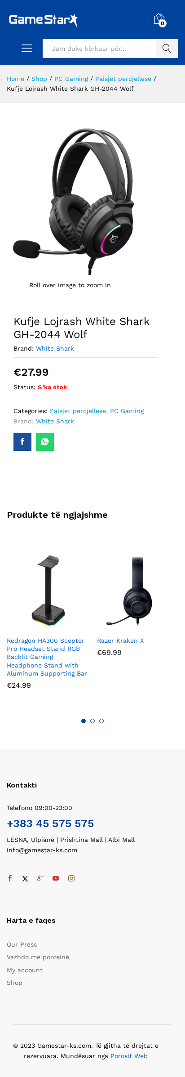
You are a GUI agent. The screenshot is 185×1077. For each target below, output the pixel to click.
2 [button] (92, 721)
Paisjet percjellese (78, 410)
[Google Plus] (40, 879)
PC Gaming (127, 410)
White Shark (55, 348)
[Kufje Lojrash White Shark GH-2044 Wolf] (22, 442)
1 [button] (83, 721)
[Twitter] (25, 879)
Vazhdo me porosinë (38, 957)
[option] (47, 626)
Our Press (22, 944)
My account (25, 970)
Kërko (167, 48)
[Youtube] (55, 879)
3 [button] (101, 721)
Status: (24, 387)
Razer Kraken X (120, 640)
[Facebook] (10, 879)
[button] (37, 625)
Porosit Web (129, 1055)
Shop (14, 982)
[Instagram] (71, 879)
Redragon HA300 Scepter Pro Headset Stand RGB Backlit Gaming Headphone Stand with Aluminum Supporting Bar (47, 657)
